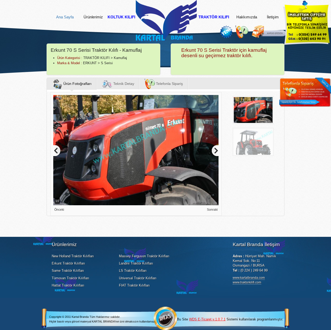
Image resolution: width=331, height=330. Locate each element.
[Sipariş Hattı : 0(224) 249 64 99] (243, 37)
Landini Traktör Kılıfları (136, 263)
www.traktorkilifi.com (247, 282)
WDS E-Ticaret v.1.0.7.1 (207, 319)
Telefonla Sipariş (169, 84)
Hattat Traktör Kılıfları (68, 285)
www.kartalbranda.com (249, 278)
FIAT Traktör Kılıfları (134, 285)
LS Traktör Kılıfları (133, 271)
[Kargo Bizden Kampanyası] (269, 37)
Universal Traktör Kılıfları (137, 278)
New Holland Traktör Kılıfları (73, 256)
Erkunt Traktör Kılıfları (68, 263)
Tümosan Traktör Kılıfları (70, 278)
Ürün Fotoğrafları (77, 84)
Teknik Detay (123, 84)
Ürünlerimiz (93, 17)
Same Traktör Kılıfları (68, 271)
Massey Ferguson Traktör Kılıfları (144, 256)
